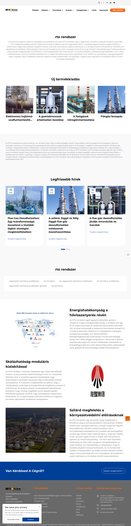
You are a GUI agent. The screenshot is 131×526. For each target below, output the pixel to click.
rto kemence (57, 286)
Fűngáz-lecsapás (111, 116)
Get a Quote (118, 10)
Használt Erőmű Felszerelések (45, 512)
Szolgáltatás (82, 10)
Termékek (57, 10)
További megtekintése (17, 239)
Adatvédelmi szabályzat (113, 525)
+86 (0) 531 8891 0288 (108, 509)
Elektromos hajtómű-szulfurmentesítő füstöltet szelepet (19, 118)
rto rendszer (49, 281)
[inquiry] (128, 254)
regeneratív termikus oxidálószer (24, 281)
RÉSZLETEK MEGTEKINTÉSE (19, 100)
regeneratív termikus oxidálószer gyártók (28, 286)
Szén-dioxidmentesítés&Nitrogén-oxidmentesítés (53, 496)
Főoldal (35, 10)
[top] (127, 418)
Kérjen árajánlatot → (113, 471)
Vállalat (44, 10)
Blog (78, 512)
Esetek (69, 10)
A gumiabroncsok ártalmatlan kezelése (50, 118)
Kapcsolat (103, 10)
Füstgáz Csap (39, 501)
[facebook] (107, 3)
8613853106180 (106, 505)
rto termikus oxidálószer (108, 281)
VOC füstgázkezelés (41, 498)
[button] (63, 249)
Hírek (94, 10)
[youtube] (114, 3)
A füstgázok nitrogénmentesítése (80, 118)
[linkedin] (110, 3)
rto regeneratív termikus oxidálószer (76, 281)
